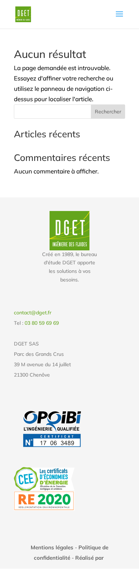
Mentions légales (52, 547)
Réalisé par (90, 557)
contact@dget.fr (32, 312)
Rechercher (108, 111)
